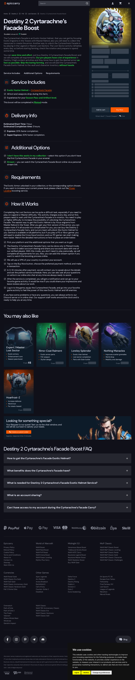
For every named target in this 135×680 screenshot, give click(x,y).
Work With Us (9, 565)
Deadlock (39, 592)
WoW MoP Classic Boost (109, 547)
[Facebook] (7, 639)
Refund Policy (9, 550)
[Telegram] (34, 639)
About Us (7, 557)
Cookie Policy (9, 552)
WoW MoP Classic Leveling (110, 550)
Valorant (7, 616)
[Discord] (43, 639)
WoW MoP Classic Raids (109, 552)
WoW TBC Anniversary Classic (47, 608)
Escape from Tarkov (107, 579)
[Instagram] (16, 639)
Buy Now (119, 110)
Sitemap (7, 562)
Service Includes (12, 73)
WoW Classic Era (42, 611)
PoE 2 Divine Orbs (10, 589)
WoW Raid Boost (42, 550)
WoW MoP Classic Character (111, 557)
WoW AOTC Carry (74, 552)
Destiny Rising (73, 582)
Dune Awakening (74, 592)
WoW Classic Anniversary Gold (16, 584)
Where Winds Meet (11, 618)
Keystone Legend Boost (77, 555)
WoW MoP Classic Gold (109, 555)
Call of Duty (40, 587)
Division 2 (71, 587)
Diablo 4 (71, 584)
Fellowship (104, 582)
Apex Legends (41, 577)
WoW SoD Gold (9, 582)
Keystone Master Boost (77, 557)
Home (6, 14)
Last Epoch (104, 587)
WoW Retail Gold (10, 577)
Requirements (53, 73)
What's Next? (100, 116)
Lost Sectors (32, 14)
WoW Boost (40, 547)
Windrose (7, 621)
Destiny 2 (14, 14)
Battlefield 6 (40, 584)
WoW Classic (41, 605)
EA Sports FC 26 (106, 577)
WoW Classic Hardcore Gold (15, 587)
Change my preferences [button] (101, 672)
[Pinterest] (25, 639)
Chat (123, 116)
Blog (125, 639)
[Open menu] (129, 3)
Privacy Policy (9, 547)
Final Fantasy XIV (106, 584)
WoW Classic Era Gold (12, 579)
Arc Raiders (40, 579)
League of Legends (107, 589)
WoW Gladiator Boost (76, 560)
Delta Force (72, 577)
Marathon (103, 592)
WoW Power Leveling (44, 557)
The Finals (7, 613)
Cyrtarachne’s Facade (41, 90)
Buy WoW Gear (74, 562)
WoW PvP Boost (42, 552)
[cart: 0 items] (120, 3)
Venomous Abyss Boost (77, 547)
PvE (23, 14)
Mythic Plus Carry (42, 560)
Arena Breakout (42, 582)
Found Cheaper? (112, 116)
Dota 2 (70, 589)
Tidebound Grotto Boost (77, 550)
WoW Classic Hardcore (45, 613)
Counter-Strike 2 (42, 589)
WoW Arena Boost (43, 555)
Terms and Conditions (12, 555)
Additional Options (33, 73)
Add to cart (100, 110)
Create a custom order (19, 432)
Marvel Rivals (105, 594)
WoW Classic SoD (42, 616)
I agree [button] (76, 672)
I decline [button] (86, 672)
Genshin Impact (10, 623)
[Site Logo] (12, 3)
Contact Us (8, 560)
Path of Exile (8, 608)
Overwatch (8, 605)
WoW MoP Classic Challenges (111, 560)
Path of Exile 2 (9, 611)
